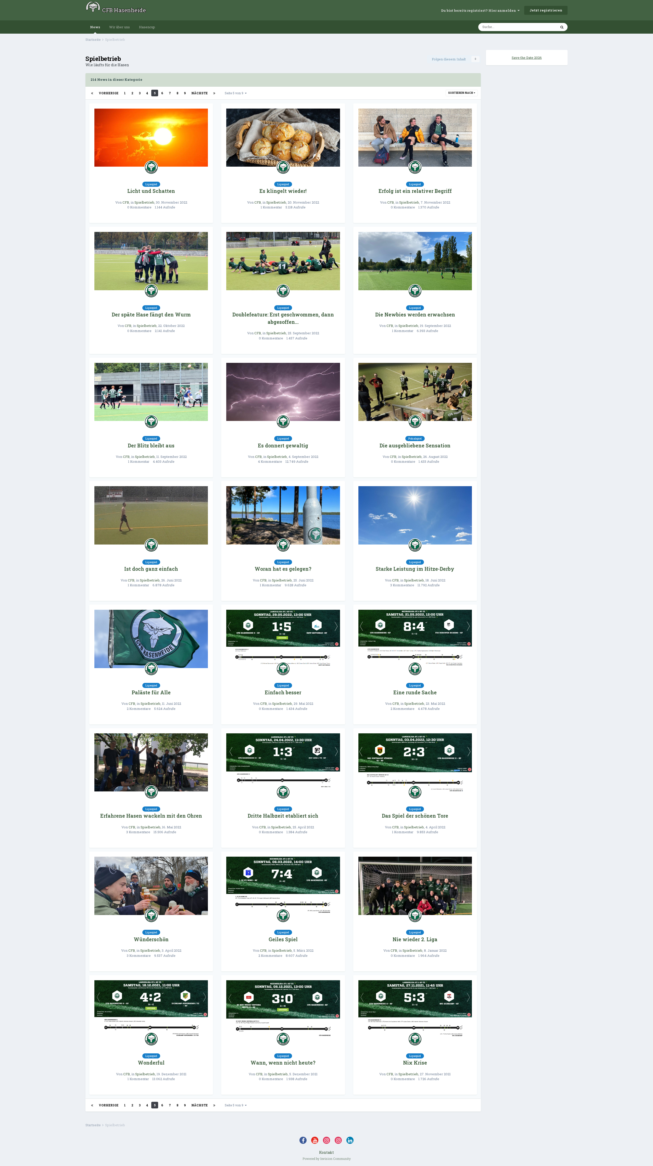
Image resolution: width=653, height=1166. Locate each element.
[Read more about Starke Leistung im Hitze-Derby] (415, 515)
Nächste (199, 93)
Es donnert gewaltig (283, 445)
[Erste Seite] (92, 93)
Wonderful (151, 1062)
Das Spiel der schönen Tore (415, 816)
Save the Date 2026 (527, 57)
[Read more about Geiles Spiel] (283, 886)
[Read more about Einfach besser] (283, 639)
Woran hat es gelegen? (283, 569)
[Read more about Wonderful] (151, 1009)
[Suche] (562, 27)
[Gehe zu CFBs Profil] (151, 167)
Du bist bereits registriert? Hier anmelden (479, 10)
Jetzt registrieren (546, 10)
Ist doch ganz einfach (151, 569)
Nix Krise (415, 1062)
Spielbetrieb (144, 202)
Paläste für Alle (151, 692)
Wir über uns (119, 27)
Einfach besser (283, 692)
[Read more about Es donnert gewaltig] (283, 392)
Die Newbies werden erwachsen (415, 314)
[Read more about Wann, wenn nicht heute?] (283, 1009)
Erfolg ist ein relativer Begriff (415, 191)
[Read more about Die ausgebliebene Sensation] (415, 392)
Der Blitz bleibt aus (151, 445)
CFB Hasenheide (124, 10)
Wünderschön (151, 939)
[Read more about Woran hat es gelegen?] (283, 515)
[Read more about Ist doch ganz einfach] (151, 515)
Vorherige (108, 93)
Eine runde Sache (415, 692)
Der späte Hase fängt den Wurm (151, 314)
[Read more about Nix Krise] (415, 1009)
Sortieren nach (461, 93)
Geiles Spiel (283, 939)
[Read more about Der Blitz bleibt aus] (151, 392)
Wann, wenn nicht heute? (283, 1062)
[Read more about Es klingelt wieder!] (283, 138)
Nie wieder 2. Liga (415, 939)
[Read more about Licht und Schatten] (151, 138)
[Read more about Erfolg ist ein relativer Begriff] (415, 138)
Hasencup (147, 27)
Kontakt (326, 1152)
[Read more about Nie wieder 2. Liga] (415, 886)
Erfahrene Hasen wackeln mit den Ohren (151, 816)
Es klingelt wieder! (283, 191)
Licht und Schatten (151, 191)
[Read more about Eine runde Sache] (415, 639)
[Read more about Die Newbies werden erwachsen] (415, 261)
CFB (125, 202)
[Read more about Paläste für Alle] (151, 639)
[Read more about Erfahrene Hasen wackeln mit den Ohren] (151, 762)
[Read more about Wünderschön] (151, 886)
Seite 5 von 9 (235, 93)
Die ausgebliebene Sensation (415, 445)
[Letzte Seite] (214, 93)
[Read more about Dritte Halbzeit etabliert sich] (283, 762)
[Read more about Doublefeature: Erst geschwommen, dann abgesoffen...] (283, 261)
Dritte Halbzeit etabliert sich (283, 816)
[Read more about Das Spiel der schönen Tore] (415, 762)
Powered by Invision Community (327, 1159)
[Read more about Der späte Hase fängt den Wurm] (151, 261)
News (95, 27)
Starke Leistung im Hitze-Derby (415, 569)
